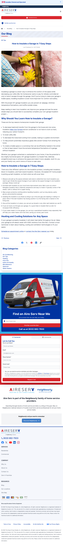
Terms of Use (7, 524)
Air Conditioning (8, 254)
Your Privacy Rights (54, 524)
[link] (41, 243)
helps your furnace (16, 129)
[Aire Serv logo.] (22, 390)
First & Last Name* (8, 343)
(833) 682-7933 (36, 329)
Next (57, 238)
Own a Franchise (6, 475)
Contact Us (4, 471)
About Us (4, 468)
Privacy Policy (17, 524)
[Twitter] (27, 243)
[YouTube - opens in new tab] (10, 442)
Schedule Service (33, 17)
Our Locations (5, 489)
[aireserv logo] (31, 432)
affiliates (40, 373)
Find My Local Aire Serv (31, 325)
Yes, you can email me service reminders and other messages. (21, 371)
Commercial (47, 337)
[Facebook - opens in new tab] (2, 442)
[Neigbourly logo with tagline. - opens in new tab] (45, 390)
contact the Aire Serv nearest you (37, 231)
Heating (5, 258)
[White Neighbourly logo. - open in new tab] (5, 6)
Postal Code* (6, 364)
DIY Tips (3, 40)
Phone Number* (7, 357)
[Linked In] (36, 243)
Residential (17, 337)
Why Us (3, 464)
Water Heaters (7, 268)
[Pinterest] (31, 243)
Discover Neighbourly (30, 420)
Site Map (4, 492)
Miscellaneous (7, 264)
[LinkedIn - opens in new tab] (14, 442)
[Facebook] (22, 243)
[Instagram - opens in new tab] (18, 442)
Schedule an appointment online (12, 231)
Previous (6, 238)
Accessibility (27, 524)
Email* (4, 350)
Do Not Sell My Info (38, 524)
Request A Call (32, 379)
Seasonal (5, 266)
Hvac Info (6, 260)
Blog (2, 485)
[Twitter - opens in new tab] (6, 442)
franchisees (46, 373)
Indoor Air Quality (8, 262)
